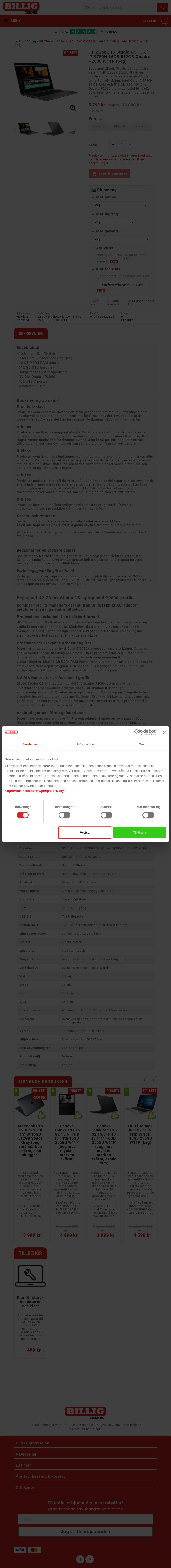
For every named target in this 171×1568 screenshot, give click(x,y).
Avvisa (84, 832)
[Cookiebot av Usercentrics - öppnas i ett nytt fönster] (137, 732)
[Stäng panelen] (164, 732)
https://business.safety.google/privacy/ (35, 791)
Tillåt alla (139, 832)
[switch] (64, 815)
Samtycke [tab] (30, 744)
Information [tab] (85, 744)
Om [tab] (141, 744)
